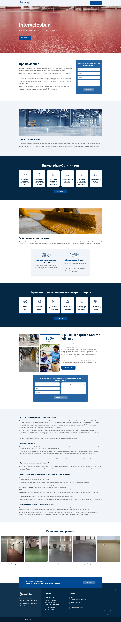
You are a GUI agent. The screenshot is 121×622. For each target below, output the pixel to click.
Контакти (80, 3)
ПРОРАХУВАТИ (95, 2)
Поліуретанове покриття (52, 604)
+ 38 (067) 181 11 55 (76, 604)
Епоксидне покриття (51, 602)
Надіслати (88, 89)
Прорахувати (24, 37)
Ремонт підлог (50, 609)
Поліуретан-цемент (51, 600)
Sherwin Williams (61, 3)
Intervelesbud (22, 619)
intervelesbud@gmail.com (77, 607)
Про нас (42, 3)
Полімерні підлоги (51, 597)
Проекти (71, 3)
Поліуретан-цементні (71, 260)
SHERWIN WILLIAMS (68, 367)
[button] (36, 568)
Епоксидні (40, 260)
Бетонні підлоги (50, 607)
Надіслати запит (60, 397)
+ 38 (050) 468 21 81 (76, 602)
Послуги (49, 3)
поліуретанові (51, 260)
